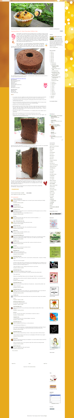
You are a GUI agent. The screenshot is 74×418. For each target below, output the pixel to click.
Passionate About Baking (17, 235)
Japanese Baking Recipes (54, 164)
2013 (52, 57)
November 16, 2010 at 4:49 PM (18, 223)
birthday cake (15, 194)
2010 (52, 61)
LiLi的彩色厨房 (52, 175)
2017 (52, 52)
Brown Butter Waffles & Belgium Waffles (55, 75)
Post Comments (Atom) (31, 366)
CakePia (51, 150)
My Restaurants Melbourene (18, 301)
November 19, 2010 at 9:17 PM (18, 348)
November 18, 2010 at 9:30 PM (18, 343)
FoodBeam (51, 161)
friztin (39, 415)
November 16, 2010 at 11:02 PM (18, 267)
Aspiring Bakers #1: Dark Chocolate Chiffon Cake (55, 73)
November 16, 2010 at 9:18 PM (18, 243)
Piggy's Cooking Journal (53, 185)
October (53, 82)
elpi (14, 312)
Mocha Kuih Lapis (53, 133)
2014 (52, 56)
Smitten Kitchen (52, 186)
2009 (52, 96)
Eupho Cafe (51, 158)
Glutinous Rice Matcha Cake (55, 117)
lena (14, 245)
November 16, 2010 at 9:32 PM (18, 248)
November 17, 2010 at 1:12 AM (18, 299)
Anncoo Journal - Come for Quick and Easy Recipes (56, 116)
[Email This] (26, 193)
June (52, 87)
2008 (52, 97)
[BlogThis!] (27, 193)
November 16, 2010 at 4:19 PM (18, 207)
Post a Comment (15, 350)
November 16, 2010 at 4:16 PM (18, 202)
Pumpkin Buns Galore (54, 80)
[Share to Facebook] (29, 193)
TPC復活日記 (52, 191)
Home (29, 363)
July (52, 86)
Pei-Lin (14, 338)
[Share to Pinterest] (31, 193)
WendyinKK (15, 250)
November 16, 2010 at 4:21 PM (18, 214)
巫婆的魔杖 (51, 203)
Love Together (52, 178)
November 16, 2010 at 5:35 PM (18, 228)
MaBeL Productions (53, 180)
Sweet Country (52, 188)
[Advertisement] (29, 357)
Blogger (45, 415)
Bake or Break (52, 147)
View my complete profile (54, 47)
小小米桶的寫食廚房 (53, 200)
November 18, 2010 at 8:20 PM (18, 336)
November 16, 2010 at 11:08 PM (18, 287)
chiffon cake (20, 194)
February (53, 93)
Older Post (45, 363)
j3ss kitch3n (15, 204)
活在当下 (51, 205)
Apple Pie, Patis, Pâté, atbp (54, 146)
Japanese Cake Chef (53, 166)
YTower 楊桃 (52, 194)
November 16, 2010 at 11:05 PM (18, 280)
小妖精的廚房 (52, 199)
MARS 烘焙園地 (52, 183)
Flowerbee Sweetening (53, 160)
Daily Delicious (52, 155)
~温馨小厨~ (51, 197)
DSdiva (14, 230)
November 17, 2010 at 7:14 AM (18, 304)
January (53, 94)
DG (13, 216)
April (52, 90)
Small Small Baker (16, 306)
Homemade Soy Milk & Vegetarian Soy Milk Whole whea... (55, 66)
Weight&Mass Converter (55, 395)
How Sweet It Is (52, 163)
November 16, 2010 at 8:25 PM (18, 233)
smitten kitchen (53, 120)
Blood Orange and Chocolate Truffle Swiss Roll (55, 77)
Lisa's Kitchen (52, 177)
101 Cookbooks (52, 144)
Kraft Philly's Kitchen (53, 174)
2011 (52, 60)
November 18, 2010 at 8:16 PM (18, 329)
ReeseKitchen (15, 209)
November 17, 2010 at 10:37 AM (18, 310)
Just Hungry (52, 172)
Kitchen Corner (15, 225)
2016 (52, 53)
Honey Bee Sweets (16, 256)
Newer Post (13, 363)
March (53, 91)
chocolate (23, 194)
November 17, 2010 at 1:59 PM (18, 319)
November (53, 64)
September (53, 83)
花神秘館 (51, 208)
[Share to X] (28, 193)
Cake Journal (52, 149)
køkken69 (52, 132)
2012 (52, 59)
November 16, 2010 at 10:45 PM (18, 254)
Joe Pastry (51, 169)
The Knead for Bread (53, 189)
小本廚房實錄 (52, 202)
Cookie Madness (52, 152)
